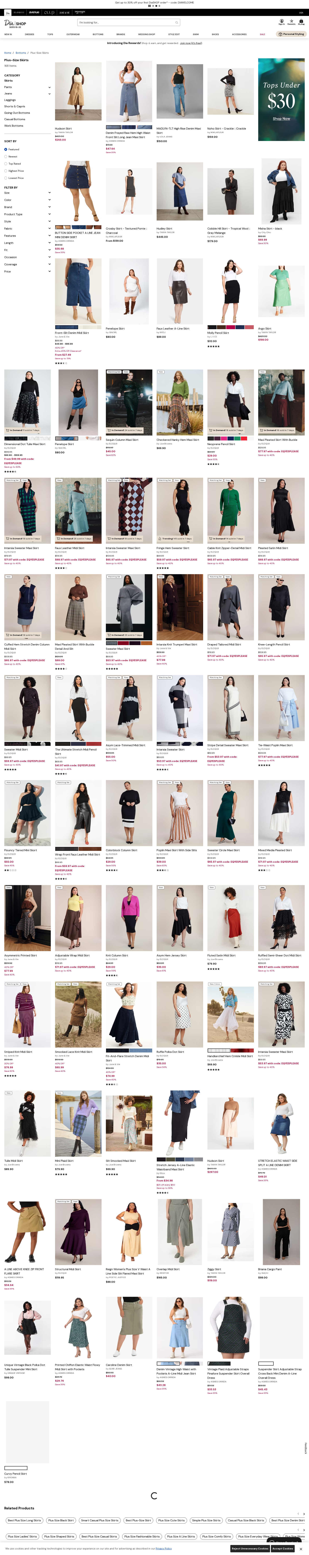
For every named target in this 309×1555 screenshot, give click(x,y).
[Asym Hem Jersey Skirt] (180, 918)
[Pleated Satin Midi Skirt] (281, 511)
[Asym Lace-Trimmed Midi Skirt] (129, 708)
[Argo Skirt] (281, 291)
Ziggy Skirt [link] (216, 1270)
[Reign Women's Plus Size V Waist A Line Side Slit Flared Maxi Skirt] (129, 1232)
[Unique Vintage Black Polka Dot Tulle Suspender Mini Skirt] (27, 1328)
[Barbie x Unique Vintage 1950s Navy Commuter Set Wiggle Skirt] (230, 1432)
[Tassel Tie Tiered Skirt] (78, 1432)
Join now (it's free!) (191, 43)
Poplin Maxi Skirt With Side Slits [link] (177, 852)
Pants (8, 87)
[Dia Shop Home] (15, 24)
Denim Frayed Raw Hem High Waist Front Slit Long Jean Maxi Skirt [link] (128, 136)
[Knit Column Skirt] (129, 918)
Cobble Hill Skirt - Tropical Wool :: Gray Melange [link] (228, 232)
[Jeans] (49, 93)
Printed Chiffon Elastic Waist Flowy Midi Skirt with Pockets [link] (77, 1368)
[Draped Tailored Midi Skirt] (230, 607)
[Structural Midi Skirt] (78, 1232)
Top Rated (15, 163)
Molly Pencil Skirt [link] (218, 334)
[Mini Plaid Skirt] (78, 1124)
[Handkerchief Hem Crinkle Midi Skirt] (230, 1014)
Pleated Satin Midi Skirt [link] (273, 549)
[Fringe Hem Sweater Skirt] (180, 511)
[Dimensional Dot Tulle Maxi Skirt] (27, 402)
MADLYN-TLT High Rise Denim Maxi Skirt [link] (179, 132)
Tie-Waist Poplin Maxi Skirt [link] (275, 746)
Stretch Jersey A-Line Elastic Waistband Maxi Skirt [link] (176, 1169)
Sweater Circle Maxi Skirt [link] (223, 852)
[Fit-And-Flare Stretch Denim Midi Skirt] (129, 1015)
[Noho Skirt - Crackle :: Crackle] (230, 91)
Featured (14, 149)
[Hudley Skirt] (180, 191)
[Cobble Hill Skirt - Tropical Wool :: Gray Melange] (230, 191)
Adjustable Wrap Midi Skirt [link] (72, 957)
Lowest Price (16, 178)
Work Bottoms (13, 126)
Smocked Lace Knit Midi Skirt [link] (73, 1053)
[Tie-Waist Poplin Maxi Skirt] (281, 708)
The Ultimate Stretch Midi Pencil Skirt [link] (76, 753)
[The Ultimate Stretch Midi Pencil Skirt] (78, 708)
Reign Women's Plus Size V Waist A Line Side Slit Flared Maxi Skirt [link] (128, 1273)
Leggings (10, 100)
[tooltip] (7, 12)
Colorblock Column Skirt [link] (121, 852)
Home (7, 52)
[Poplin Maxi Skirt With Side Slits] (180, 813)
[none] (78, 91)
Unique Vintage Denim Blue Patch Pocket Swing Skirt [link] (279, 1473)
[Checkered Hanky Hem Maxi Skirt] (180, 402)
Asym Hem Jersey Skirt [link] (172, 957)
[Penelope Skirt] (129, 291)
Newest (13, 156)
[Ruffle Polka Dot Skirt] (180, 1015)
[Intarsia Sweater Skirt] (180, 708)
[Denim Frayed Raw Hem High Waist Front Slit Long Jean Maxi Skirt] (129, 91)
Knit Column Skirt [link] (117, 957)
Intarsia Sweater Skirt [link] (171, 751)
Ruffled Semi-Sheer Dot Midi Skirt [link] (279, 957)
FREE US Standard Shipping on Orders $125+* (154, 2)
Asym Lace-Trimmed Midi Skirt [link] (125, 746)
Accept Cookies (283, 1548)
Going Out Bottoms (17, 113)
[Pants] (49, 87)
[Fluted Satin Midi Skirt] (230, 918)
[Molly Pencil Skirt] (231, 291)
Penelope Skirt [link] (115, 330)
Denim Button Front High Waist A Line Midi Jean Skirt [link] (178, 1477)
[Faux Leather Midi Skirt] (78, 511)
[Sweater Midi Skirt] (27, 708)
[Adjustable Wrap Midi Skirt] (78, 918)
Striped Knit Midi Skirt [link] (18, 1053)
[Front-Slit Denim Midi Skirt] (78, 291)
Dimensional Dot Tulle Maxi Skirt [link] (24, 445)
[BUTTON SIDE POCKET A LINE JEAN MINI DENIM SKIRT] (78, 191)
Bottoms (21, 52)
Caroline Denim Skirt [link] (119, 1366)
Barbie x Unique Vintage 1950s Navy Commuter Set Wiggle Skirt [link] (228, 1473)
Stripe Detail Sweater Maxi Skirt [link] (227, 746)
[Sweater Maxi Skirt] (129, 607)
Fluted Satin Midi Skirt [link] (221, 957)
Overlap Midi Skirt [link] (168, 1270)
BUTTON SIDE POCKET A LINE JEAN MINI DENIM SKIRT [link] (77, 236)
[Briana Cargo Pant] (281, 1232)
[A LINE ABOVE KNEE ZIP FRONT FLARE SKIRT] (28, 1232)
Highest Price (16, 170)
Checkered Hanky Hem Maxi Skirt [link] (178, 441)
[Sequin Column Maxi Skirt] (129, 402)
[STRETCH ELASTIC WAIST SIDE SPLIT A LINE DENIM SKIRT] (282, 1124)
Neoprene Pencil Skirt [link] (221, 445)
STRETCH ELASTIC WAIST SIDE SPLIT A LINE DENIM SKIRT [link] (277, 1164)
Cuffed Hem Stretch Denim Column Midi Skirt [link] (27, 648)
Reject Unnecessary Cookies (250, 1548)
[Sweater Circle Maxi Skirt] (230, 813)
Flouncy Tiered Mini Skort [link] (20, 852)
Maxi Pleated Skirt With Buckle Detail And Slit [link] (74, 648)
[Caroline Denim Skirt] (129, 1328)
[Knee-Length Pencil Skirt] (281, 607)
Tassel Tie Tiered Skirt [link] (69, 1471)
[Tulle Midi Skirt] (27, 1124)
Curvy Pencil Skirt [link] (15, 1475)
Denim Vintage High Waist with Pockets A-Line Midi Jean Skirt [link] (176, 1373)
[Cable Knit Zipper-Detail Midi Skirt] (230, 511)
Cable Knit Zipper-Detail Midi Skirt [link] (229, 549)
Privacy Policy (164, 1548)
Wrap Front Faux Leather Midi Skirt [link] (77, 856)
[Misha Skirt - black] (281, 191)
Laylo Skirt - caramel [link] (119, 1471)
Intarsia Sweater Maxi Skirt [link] (21, 549)
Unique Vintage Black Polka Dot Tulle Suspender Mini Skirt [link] (24, 1368)
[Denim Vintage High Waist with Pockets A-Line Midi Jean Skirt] (180, 1328)
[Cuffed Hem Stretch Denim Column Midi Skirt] (27, 607)
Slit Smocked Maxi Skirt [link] (121, 1162)
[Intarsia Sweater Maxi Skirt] (27, 511)
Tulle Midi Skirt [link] (13, 1162)
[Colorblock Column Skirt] (129, 813)
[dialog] (301, 12)
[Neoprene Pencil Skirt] (230, 402)
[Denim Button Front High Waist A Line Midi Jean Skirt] (179, 1432)
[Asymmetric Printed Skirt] (27, 918)
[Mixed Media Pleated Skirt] (281, 813)
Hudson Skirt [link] (64, 130)
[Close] (301, 1548)
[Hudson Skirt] (78, 91)
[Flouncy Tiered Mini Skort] (27, 813)
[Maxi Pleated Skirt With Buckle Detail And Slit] (78, 607)
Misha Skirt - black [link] (270, 230)
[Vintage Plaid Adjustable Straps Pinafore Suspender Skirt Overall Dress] (230, 1328)
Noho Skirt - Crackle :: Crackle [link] (226, 130)
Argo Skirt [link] (267, 330)
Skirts (8, 80)
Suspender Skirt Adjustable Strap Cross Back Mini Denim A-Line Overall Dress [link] (280, 1375)
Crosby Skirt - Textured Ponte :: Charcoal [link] (126, 232)
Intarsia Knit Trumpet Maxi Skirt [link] (177, 646)
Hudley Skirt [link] (166, 230)
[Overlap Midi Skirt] (180, 1232)
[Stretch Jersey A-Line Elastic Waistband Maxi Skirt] (180, 1124)
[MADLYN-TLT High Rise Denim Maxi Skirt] (180, 91)
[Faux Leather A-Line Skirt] (180, 291)
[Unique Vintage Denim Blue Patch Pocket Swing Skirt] (281, 1432)
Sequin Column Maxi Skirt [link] (122, 441)
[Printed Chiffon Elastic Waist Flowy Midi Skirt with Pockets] (78, 1328)
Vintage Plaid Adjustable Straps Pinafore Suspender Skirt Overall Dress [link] (228, 1375)
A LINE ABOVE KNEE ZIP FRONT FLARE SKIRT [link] (24, 1273)
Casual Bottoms (14, 119)
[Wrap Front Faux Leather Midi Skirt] (78, 813)
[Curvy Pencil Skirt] (27, 1432)
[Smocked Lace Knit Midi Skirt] (78, 1015)
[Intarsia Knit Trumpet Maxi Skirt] (180, 607)
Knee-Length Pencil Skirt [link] (274, 646)
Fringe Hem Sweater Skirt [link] (173, 549)
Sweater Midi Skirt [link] (16, 751)
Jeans (8, 93)
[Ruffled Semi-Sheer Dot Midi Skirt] (281, 918)
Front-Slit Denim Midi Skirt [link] (72, 334)
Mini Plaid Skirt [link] (64, 1162)
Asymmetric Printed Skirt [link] (20, 957)
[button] (149, 5)
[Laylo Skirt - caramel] (129, 1432)
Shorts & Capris (14, 106)
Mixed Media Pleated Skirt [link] (275, 852)
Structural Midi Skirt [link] (68, 1270)
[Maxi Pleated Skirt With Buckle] (281, 402)
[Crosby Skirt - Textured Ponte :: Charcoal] (129, 191)
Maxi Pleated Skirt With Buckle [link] (277, 441)
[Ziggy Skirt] (230, 1232)
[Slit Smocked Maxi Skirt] (129, 1123)
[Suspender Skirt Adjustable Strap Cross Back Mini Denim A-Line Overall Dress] (281, 1328)
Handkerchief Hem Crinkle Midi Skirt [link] (230, 1057)
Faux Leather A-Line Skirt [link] (173, 330)
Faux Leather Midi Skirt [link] (69, 549)
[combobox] (128, 22)
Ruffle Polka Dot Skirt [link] (170, 1053)
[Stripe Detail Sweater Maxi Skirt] (230, 708)
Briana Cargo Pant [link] (270, 1270)
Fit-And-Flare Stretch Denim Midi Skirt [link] (127, 1060)
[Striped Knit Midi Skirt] (27, 1015)
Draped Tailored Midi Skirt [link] (224, 646)
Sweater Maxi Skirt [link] (118, 650)
